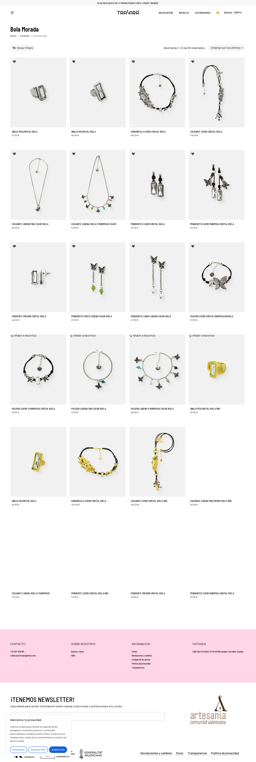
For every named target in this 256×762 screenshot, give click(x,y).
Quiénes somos (77, 651)
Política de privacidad (141, 663)
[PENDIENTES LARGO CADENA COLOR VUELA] (157, 277)
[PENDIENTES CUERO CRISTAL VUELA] (157, 185)
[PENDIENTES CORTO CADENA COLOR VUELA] (98, 277)
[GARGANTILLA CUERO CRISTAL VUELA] (157, 92)
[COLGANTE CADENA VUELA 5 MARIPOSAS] (38, 554)
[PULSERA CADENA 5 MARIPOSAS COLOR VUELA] (157, 369)
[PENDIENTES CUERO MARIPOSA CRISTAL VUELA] (217, 185)
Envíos (134, 651)
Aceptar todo (58, 749)
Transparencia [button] (197, 753)
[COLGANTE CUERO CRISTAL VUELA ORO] (157, 462)
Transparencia (138, 667)
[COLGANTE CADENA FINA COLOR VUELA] (38, 185)
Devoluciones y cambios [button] (156, 753)
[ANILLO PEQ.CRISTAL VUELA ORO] (217, 369)
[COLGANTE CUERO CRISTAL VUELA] (217, 92)
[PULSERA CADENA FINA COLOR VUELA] (98, 369)
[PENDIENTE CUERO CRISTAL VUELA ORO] (98, 554)
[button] (12, 12)
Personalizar (18, 749)
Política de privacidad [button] (225, 753)
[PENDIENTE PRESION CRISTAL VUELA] (38, 277)
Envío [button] (179, 753)
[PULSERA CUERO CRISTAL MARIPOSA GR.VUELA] (217, 277)
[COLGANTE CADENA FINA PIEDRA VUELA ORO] (217, 462)
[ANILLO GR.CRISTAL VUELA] (98, 92)
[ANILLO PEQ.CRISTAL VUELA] (38, 92)
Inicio (13, 36)
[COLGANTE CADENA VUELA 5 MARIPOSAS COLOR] (98, 185)
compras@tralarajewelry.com (23, 655)
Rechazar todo (38, 749)
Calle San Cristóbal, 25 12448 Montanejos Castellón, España (217, 651)
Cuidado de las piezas (141, 659)
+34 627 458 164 (17, 651)
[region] (38, 735)
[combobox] (227, 48)
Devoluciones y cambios (142, 655)
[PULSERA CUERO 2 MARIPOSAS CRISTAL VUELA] (38, 369)
